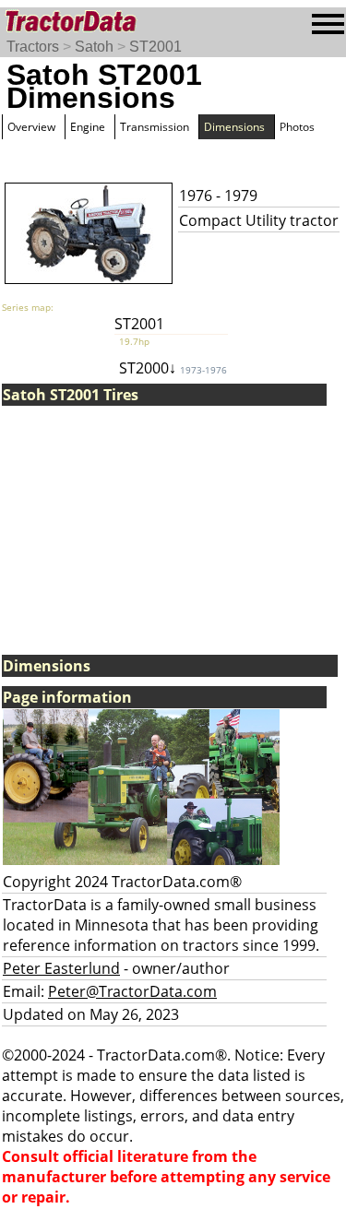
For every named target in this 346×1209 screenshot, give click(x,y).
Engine (87, 127)
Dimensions (234, 127)
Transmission (154, 127)
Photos (297, 127)
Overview (31, 127)
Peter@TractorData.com (132, 991)
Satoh (94, 46)
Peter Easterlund (61, 968)
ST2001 (155, 46)
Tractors (32, 46)
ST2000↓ (173, 368)
